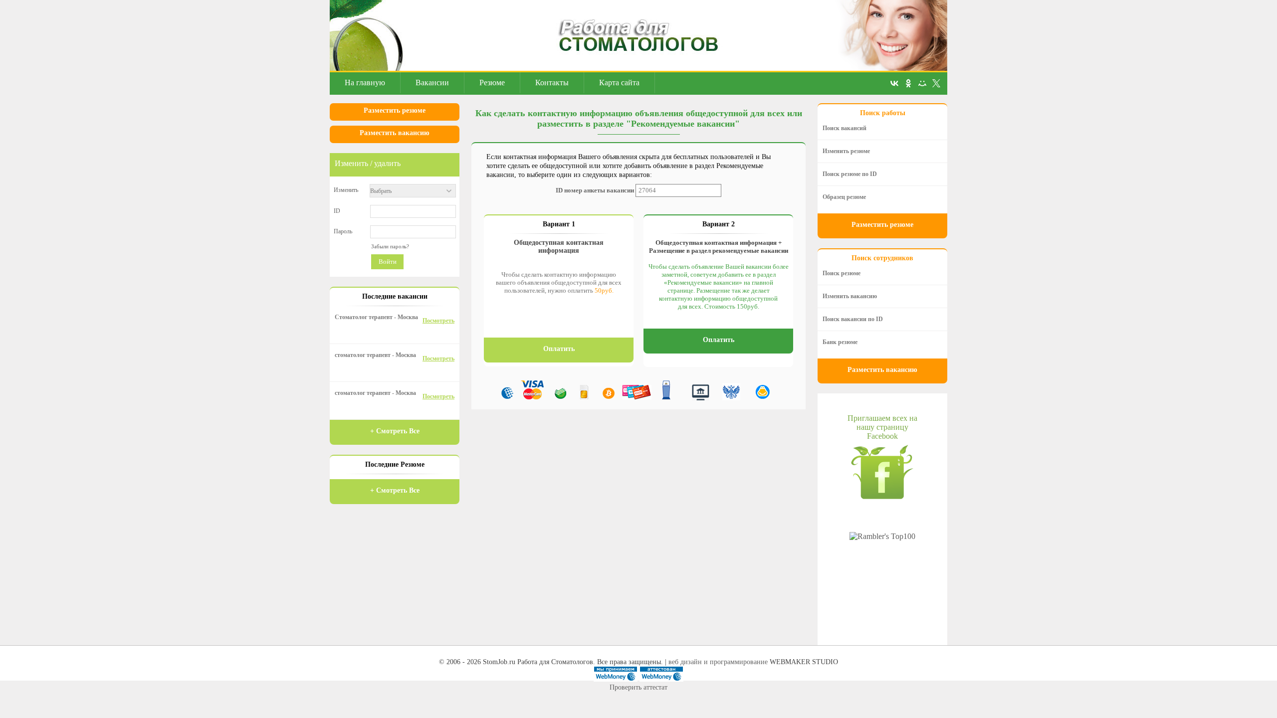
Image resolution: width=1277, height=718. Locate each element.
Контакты (552, 82)
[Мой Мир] (922, 83)
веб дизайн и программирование (718, 662)
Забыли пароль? (390, 246)
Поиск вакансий (844, 128)
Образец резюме (844, 196)
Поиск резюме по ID (850, 174)
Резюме (492, 82)
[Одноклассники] (908, 83)
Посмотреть (438, 320)
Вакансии (432, 82)
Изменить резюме (846, 151)
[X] (936, 83)
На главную (365, 82)
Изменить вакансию (850, 296)
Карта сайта (619, 82)
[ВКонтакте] (894, 83)
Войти (388, 261)
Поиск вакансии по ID (853, 319)
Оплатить (559, 349)
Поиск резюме (841, 273)
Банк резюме (840, 342)
